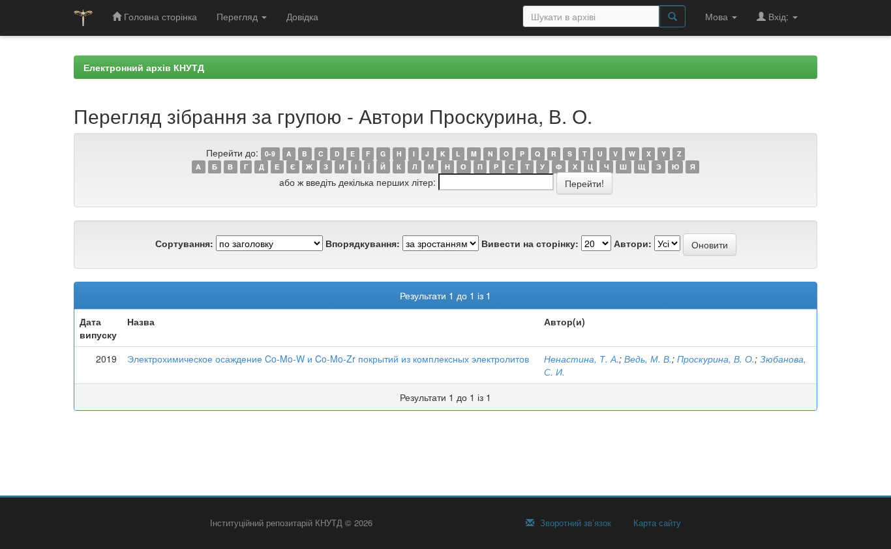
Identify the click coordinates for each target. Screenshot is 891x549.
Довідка (302, 16)
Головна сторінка (159, 16)
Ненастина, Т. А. (581, 358)
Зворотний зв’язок (574, 523)
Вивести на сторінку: (530, 243)
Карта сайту (656, 523)
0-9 (270, 153)
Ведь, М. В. (648, 358)
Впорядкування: (362, 243)
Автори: (633, 243)
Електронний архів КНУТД (143, 67)
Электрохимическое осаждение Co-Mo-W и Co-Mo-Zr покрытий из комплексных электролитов (328, 358)
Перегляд (238, 16)
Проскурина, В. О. (716, 358)
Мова (718, 16)
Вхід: (778, 16)
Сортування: (184, 243)
